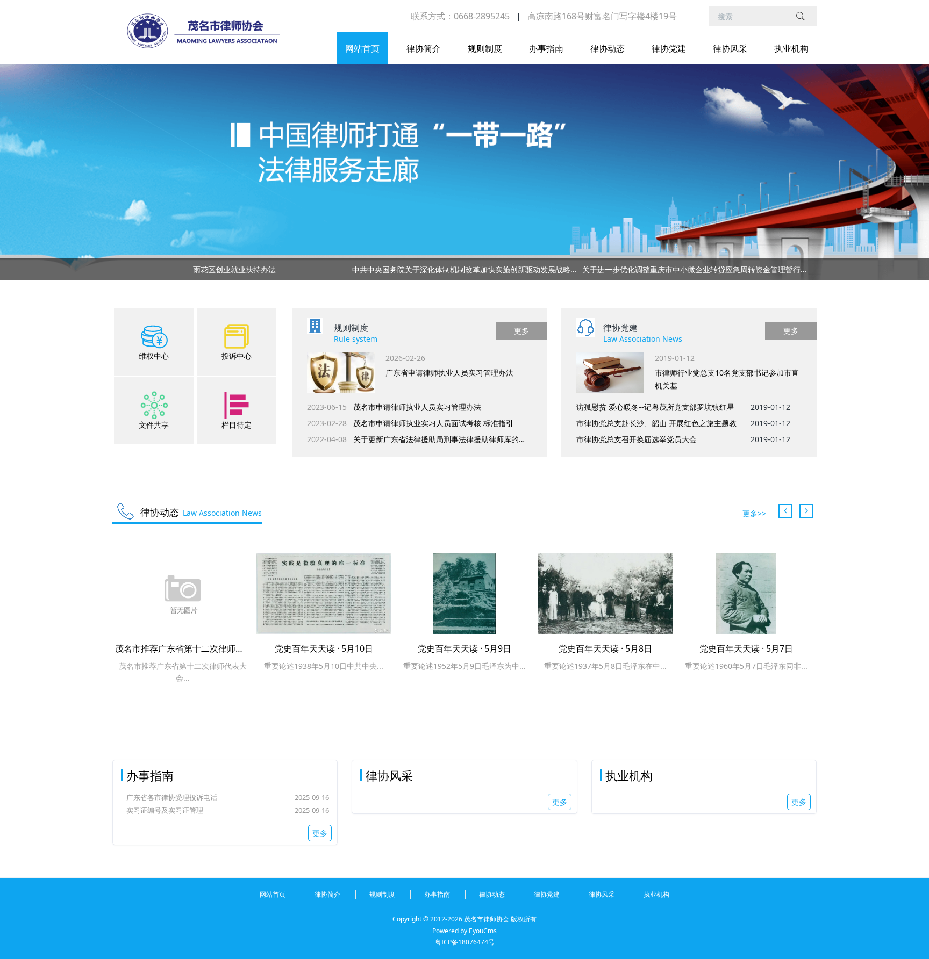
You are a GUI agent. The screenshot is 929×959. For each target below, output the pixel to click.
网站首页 (362, 48)
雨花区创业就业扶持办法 (234, 269)
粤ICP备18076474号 (465, 942)
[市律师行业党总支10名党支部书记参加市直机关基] (610, 372)
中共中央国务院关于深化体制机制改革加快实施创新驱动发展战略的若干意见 (464, 269)
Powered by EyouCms (464, 930)
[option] (464, 271)
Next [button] (804, 269)
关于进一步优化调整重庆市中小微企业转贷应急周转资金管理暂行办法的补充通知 (694, 269)
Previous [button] (124, 269)
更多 (521, 331)
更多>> (754, 513)
